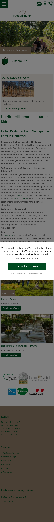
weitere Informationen (27, 258)
